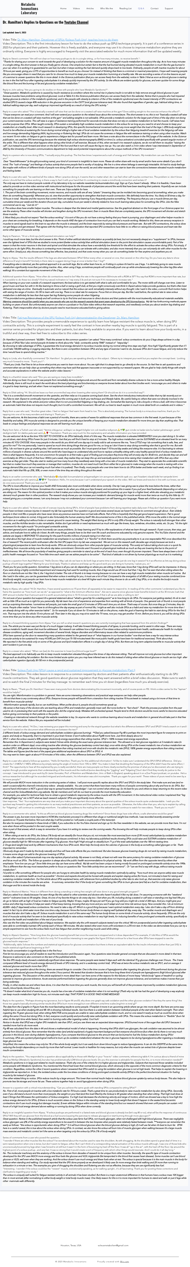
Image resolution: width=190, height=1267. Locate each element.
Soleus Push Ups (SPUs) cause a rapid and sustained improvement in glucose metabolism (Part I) (76, 670)
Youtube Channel (76, 22)
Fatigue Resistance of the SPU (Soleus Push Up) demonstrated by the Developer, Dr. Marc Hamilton (78, 317)
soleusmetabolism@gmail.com (113, 1245)
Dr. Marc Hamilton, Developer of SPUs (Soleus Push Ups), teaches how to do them (68, 39)
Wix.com (124, 1261)
